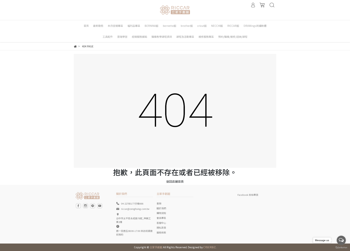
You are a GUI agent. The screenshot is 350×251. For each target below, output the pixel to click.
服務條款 (161, 232)
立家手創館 (156, 247)
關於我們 (161, 208)
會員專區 (161, 218)
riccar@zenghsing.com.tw (135, 209)
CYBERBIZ (209, 247)
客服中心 (161, 223)
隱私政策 (161, 227)
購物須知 (161, 213)
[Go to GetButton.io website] (341, 247)
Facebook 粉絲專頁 (248, 194)
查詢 (159, 203)
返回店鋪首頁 (175, 181)
